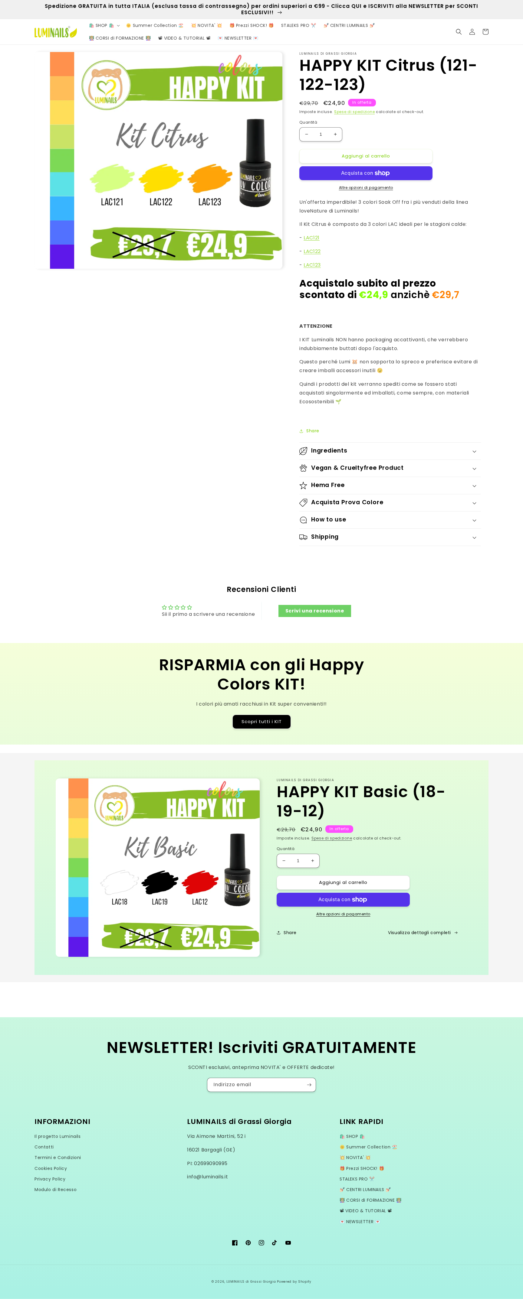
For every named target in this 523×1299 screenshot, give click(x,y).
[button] (104, 25)
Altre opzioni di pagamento (366, 187)
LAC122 (312, 251)
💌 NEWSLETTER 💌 (360, 1222)
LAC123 (312, 264)
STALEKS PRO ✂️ (357, 1179)
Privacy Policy (50, 1179)
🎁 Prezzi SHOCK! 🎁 (362, 1168)
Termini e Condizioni (58, 1157)
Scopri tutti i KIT (262, 721)
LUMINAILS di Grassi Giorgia (251, 1281)
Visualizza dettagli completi (419, 933)
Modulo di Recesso (56, 1190)
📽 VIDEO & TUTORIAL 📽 (366, 1211)
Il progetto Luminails (58, 1136)
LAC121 (312, 237)
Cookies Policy (51, 1168)
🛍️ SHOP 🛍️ (352, 1136)
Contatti (44, 1147)
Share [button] (312, 431)
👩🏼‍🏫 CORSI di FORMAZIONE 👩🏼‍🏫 (371, 1200)
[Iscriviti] (309, 1085)
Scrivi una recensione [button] (314, 610)
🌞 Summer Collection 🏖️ (368, 1147)
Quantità (308, 122)
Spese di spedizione (354, 111)
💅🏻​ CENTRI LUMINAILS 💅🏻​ (365, 1190)
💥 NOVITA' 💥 (355, 1157)
